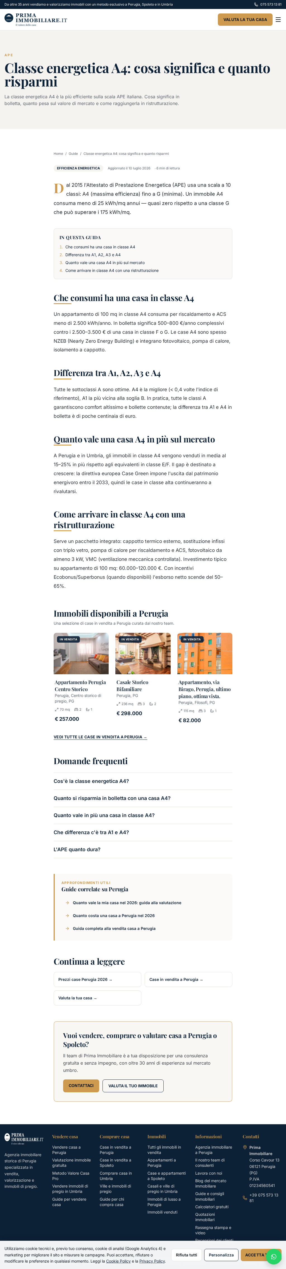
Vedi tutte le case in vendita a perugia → (100, 736)
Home (58, 153)
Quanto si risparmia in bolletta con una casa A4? (112, 798)
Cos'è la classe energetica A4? (91, 781)
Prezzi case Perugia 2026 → (85, 979)
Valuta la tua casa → (77, 997)
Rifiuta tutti (186, 1254)
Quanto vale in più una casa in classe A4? (104, 815)
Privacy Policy (152, 1261)
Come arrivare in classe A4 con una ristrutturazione (112, 270)
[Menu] (278, 19)
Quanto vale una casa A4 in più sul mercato (105, 262)
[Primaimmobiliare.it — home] (23, 1138)
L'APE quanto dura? (77, 849)
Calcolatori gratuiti (211, 1206)
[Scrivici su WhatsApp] (274, 1257)
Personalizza (221, 1254)
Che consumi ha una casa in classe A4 (100, 246)
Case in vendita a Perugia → (176, 979)
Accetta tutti (261, 1254)
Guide (73, 153)
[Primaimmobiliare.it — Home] (35, 19)
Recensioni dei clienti (214, 1240)
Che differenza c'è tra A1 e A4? (91, 832)
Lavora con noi (208, 1173)
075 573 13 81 (271, 4)
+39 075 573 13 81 (263, 1198)
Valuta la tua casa (245, 19)
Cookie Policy (118, 1261)
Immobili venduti (162, 1212)
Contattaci (81, 1085)
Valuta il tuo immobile (133, 1085)
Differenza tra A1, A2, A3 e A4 (93, 254)
